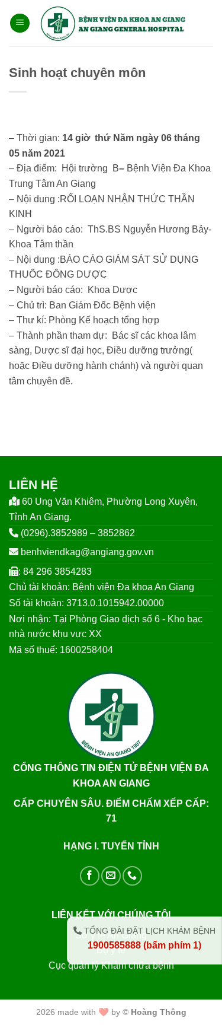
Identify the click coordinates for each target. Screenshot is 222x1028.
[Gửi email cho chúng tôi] (111, 876)
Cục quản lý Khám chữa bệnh (111, 965)
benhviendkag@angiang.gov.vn (87, 552)
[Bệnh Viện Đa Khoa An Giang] (112, 23)
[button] (20, 23)
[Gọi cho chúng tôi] (132, 876)
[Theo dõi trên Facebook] (89, 876)
